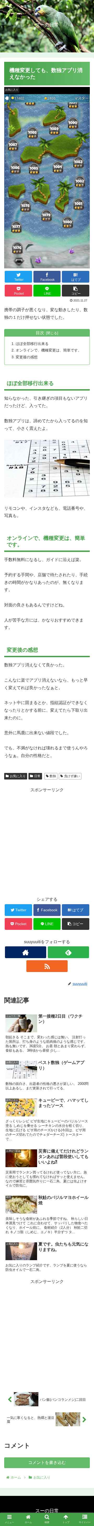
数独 (53, 776)
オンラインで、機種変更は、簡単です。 (48, 350)
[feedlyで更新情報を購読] (68, 952)
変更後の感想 (27, 357)
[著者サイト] (25, 952)
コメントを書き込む (47, 1462)
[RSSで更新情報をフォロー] (46, 966)
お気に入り (18, 776)
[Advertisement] (47, 841)
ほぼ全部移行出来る (32, 344)
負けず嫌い (72, 776)
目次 (40, 333)
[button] (84, 854)
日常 (37, 776)
